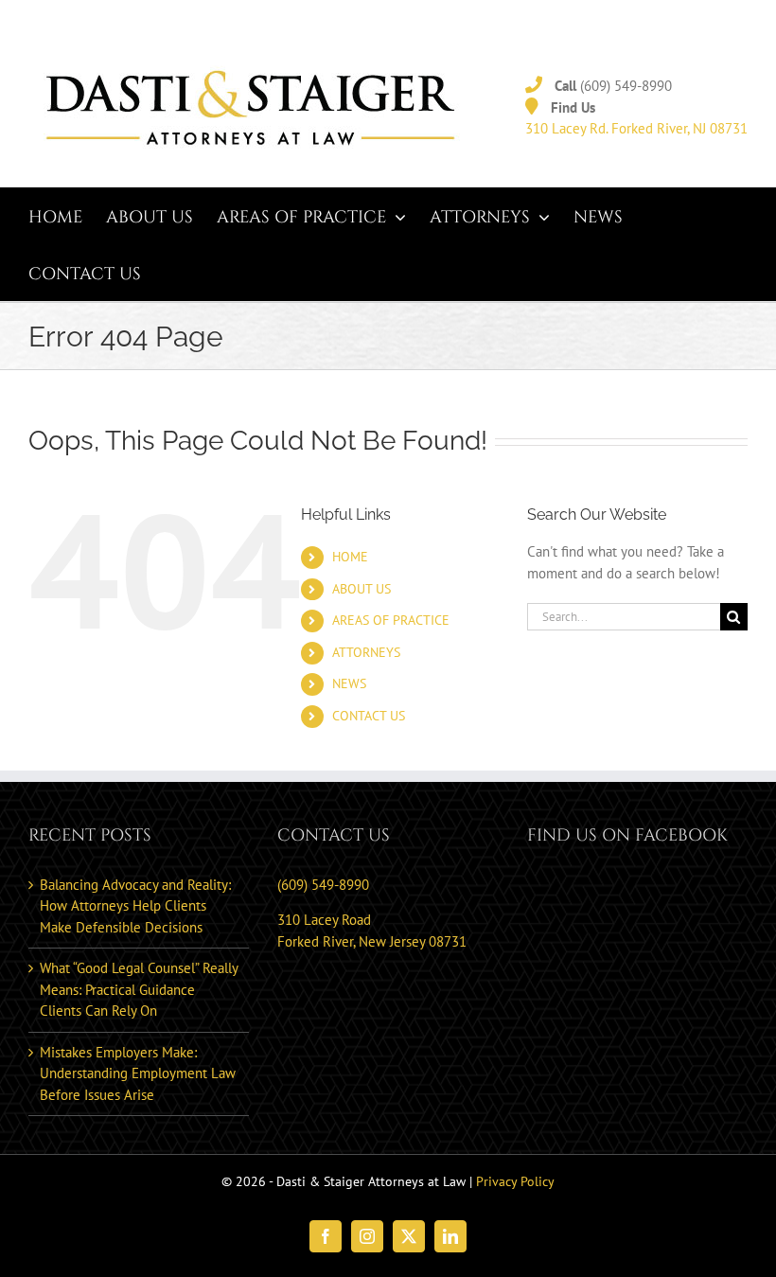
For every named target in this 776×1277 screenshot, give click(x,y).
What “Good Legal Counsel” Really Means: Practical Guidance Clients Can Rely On (139, 989)
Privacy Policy (515, 1181)
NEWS (349, 683)
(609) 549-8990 (626, 86)
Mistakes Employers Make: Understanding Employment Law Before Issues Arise (138, 1073)
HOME (350, 556)
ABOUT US (361, 588)
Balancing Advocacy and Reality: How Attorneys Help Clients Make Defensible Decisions (135, 906)
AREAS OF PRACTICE (391, 620)
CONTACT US (368, 715)
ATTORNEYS (366, 652)
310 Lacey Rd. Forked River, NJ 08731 (636, 128)
